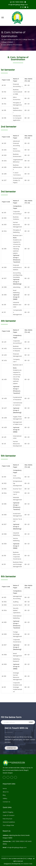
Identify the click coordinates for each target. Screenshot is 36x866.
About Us (5, 792)
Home (5, 788)
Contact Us (6, 802)
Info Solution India (26, 864)
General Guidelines (9, 822)
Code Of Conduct (8, 815)
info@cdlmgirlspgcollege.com (18, 5)
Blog (4, 795)
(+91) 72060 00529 (17, 2)
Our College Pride (8, 825)
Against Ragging (8, 812)
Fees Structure (7, 819)
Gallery (5, 798)
